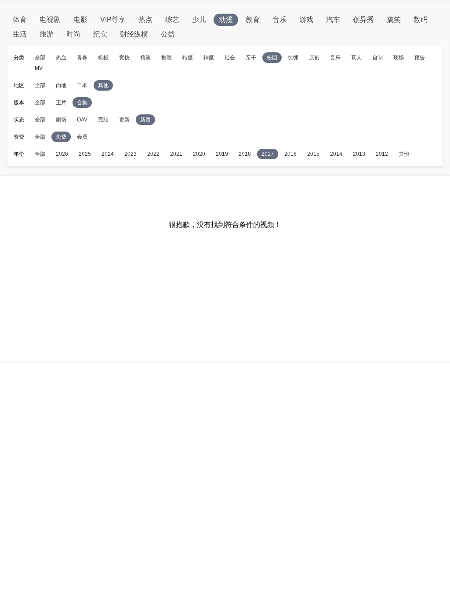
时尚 (73, 34)
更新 (124, 120)
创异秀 (363, 19)
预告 (419, 58)
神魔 (208, 58)
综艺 (172, 19)
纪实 (100, 34)
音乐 (279, 19)
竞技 (124, 58)
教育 (253, 19)
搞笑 (394, 19)
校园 (272, 58)
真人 (356, 58)
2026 (62, 154)
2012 (382, 154)
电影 (80, 19)
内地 (61, 85)
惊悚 (293, 58)
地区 (19, 85)
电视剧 (50, 19)
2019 (222, 154)
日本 (82, 85)
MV (39, 68)
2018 (245, 154)
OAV (82, 120)
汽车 (333, 19)
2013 (359, 154)
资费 (19, 137)
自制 (377, 58)
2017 (267, 154)
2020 (199, 154)
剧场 (61, 120)
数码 (421, 19)
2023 (130, 154)
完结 (103, 120)
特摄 (187, 58)
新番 (145, 120)
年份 (19, 154)
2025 (85, 154)
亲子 (251, 58)
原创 (314, 58)
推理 (166, 58)
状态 (19, 120)
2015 (313, 154)
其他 (103, 85)
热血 (61, 58)
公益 (168, 34)
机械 (103, 58)
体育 (20, 19)
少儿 (199, 19)
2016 (290, 154)
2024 (108, 154)
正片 (61, 102)
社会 (230, 58)
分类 (19, 58)
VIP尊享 (113, 19)
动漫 (226, 19)
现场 (398, 58)
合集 (82, 102)
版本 (19, 102)
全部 (40, 58)
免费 (61, 137)
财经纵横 (134, 34)
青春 (82, 58)
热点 (145, 19)
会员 (82, 137)
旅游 (47, 34)
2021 (176, 154)
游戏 (306, 19)
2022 (153, 154)
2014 (336, 154)
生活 (20, 34)
